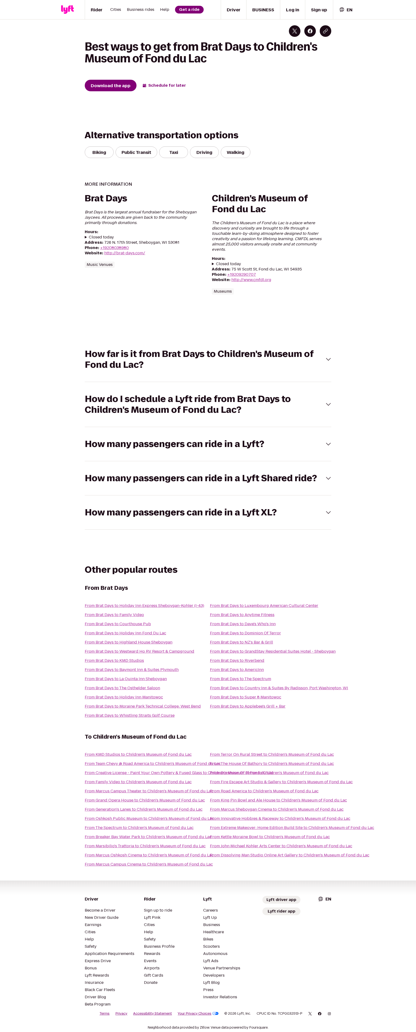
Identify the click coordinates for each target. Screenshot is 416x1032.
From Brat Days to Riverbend (237, 660)
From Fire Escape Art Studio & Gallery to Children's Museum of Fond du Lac (281, 782)
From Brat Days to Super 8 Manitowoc (245, 697)
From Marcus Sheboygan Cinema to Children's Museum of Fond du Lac (277, 809)
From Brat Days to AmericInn (237, 669)
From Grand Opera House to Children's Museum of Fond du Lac (145, 800)
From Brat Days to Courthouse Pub (118, 624)
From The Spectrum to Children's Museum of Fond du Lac (139, 827)
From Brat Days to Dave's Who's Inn (243, 624)
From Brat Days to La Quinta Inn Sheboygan (126, 679)
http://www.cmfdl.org (251, 280)
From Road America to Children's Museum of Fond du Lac (264, 791)
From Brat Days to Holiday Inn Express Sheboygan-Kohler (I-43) (144, 605)
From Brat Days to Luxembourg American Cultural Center (264, 605)
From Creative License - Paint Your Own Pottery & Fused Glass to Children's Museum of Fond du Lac (179, 773)
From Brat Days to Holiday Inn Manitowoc (124, 697)
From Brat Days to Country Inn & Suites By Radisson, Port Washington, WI (279, 688)
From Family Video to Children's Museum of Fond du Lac (138, 782)
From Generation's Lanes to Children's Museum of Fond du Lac (143, 809)
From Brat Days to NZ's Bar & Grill (241, 642)
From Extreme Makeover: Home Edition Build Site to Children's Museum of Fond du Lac (292, 827)
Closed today (101, 237)
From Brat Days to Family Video (114, 615)
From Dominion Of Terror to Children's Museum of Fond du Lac (269, 773)
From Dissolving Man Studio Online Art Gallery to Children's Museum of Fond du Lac (289, 855)
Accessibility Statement (152, 1013)
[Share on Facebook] (310, 31)
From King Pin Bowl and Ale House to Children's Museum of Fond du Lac (278, 800)
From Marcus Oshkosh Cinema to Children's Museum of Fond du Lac (149, 855)
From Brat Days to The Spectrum (240, 679)
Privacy (121, 1013)
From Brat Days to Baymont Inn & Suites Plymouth (132, 669)
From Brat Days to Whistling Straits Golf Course (130, 715)
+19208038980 (114, 247)
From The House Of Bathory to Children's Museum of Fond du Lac (272, 763)
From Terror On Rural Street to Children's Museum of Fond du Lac (272, 754)
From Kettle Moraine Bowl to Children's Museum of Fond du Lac (270, 837)
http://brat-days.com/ (124, 253)
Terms (104, 1013)
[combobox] (345, 10)
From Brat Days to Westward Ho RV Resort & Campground (139, 651)
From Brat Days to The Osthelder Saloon (122, 688)
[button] (208, 359)
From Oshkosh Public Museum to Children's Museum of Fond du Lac (149, 818)
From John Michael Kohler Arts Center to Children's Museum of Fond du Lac (281, 846)
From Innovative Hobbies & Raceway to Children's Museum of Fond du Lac (280, 818)
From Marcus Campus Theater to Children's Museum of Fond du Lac (149, 791)
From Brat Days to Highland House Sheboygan (128, 642)
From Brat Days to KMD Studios (114, 660)
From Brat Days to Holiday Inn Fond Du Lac (125, 633)
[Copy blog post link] (325, 31)
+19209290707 (241, 274)
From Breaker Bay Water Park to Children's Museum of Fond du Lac (148, 837)
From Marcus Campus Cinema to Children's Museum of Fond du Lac (149, 864)
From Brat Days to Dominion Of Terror (245, 633)
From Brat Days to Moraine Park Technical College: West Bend (143, 706)
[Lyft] (67, 9)
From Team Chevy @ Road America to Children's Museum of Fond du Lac (153, 763)
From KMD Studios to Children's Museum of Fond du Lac (138, 754)
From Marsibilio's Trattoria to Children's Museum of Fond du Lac (145, 846)
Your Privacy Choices (194, 1013)
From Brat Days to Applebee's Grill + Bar (248, 706)
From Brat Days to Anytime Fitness (242, 615)
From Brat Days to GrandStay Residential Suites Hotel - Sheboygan (273, 651)
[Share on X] (294, 31)
